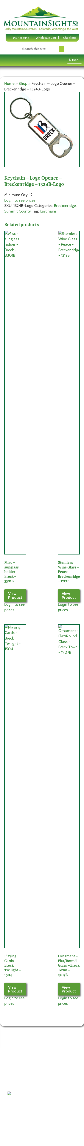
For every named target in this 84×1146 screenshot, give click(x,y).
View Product (15, 595)
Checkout (69, 38)
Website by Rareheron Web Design (30, 1140)
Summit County (17, 211)
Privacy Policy (20, 1078)
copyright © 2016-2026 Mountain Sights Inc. (36, 1136)
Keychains (48, 211)
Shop (23, 83)
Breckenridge (65, 205)
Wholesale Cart (46, 38)
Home (9, 83)
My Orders (46, 1089)
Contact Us (18, 1084)
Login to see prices (19, 200)
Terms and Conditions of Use (20, 1067)
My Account (21, 38)
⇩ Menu (74, 60)
